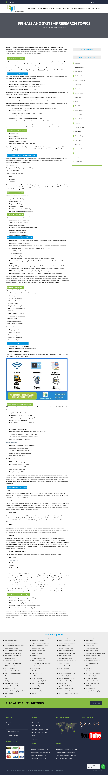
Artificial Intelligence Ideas (93, 681)
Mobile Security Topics (92, 638)
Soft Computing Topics (11, 640)
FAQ (93, 8)
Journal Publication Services (66, 691)
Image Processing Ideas (92, 643)
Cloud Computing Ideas (92, 663)
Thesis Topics (89, 640)
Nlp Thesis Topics (9, 643)
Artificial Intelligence (11, 442)
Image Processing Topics (65, 638)
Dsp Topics (35, 655)
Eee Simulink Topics (37, 665)
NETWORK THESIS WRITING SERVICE (59, 8)
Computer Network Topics (66, 665)
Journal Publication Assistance (67, 643)
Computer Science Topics (65, 670)
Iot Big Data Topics (37, 653)
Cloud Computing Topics (65, 675)
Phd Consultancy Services (11, 648)
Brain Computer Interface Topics (13, 650)
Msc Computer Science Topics (13, 655)
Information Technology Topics (67, 653)
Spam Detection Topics (65, 686)
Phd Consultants (9, 693)
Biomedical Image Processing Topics (14, 645)
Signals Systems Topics (92, 650)
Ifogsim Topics (35, 688)
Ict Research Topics (37, 673)
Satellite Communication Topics (67, 678)
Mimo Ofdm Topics (91, 658)
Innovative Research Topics (66, 648)
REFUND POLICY (33, 770)
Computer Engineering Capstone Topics (15, 691)
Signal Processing (13, 560)
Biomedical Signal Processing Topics (41, 663)
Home (44, 27)
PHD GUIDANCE (36, 722)
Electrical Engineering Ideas (93, 655)
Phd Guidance (89, 686)
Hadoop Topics (36, 668)
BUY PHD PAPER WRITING (39, 732)
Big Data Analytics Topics (38, 658)
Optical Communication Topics (40, 645)
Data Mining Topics (64, 663)
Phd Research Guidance (38, 640)
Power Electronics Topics (11, 683)
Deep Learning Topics (37, 691)
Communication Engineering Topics (68, 693)
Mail (95, 2)
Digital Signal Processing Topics (40, 643)
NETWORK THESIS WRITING (40, 729)
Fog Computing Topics (38, 683)
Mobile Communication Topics (67, 640)
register (100, 2)
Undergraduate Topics (91, 688)
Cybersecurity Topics (91, 678)
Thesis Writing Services (38, 670)
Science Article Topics (64, 645)
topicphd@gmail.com (13, 731)
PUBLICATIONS (41, 770)
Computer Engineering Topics (93, 691)
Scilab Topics (62, 683)
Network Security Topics (92, 683)
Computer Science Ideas (92, 648)
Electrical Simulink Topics (38, 650)
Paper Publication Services (93, 660)
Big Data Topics (36, 675)
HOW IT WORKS (42, 8)
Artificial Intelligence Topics (66, 681)
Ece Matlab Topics (36, 686)
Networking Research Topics (12, 670)
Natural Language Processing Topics (95, 653)
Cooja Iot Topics (90, 645)
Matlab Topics (89, 665)
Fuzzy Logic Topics (10, 658)
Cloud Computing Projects (93, 675)
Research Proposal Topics (11, 638)
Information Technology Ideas (13, 653)
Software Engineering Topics (39, 681)
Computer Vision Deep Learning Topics (42, 638)
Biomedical (9, 426)
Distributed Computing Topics (13, 673)
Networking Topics (37, 678)
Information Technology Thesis (67, 673)
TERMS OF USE (9, 770)
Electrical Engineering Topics (66, 688)
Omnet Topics (89, 670)
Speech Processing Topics (11, 696)
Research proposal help (57, 770)
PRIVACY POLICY (17, 770)
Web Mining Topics (10, 688)
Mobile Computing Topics (11, 665)
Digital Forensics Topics (11, 668)
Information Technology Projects (67, 660)
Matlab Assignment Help (38, 660)
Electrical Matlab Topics (38, 648)
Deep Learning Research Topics (13, 663)
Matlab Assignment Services (66, 650)
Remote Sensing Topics (11, 660)
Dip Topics (34, 693)
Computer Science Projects (93, 673)
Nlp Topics (7, 681)
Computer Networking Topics (12, 686)
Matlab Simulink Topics (65, 655)
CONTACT (97, 8)
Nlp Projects (89, 668)
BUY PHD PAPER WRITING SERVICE (80, 8)
